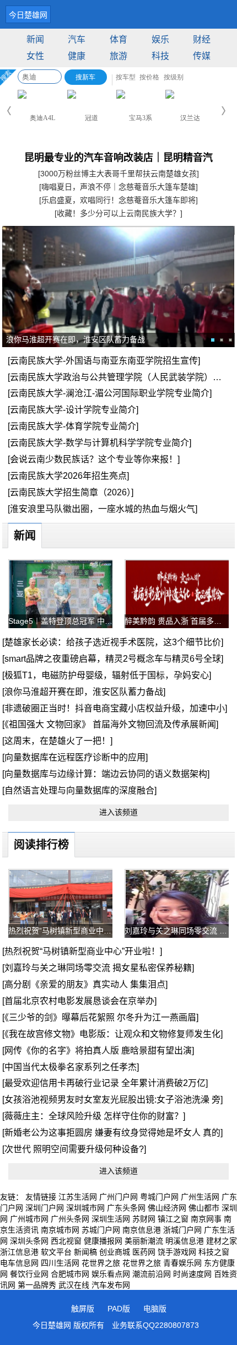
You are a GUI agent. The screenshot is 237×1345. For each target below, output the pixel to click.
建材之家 (221, 1240)
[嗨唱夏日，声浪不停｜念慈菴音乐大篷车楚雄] (118, 186)
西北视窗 (66, 1240)
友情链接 (40, 1196)
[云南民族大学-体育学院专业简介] (73, 426)
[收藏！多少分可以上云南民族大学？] (118, 213)
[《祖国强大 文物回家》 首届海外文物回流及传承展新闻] (110, 724)
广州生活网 (200, 1196)
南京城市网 (60, 1229)
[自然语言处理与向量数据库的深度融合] (79, 790)
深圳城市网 (85, 1207)
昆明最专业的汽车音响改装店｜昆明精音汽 (118, 157)
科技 (160, 56)
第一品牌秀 (37, 1285)
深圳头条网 (29, 1240)
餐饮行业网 (29, 1274)
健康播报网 (103, 1240)
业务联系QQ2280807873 (155, 1325)
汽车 (76, 39)
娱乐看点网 (110, 1274)
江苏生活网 (77, 1196)
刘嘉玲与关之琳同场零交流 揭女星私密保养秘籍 (177, 930)
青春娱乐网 (182, 1262)
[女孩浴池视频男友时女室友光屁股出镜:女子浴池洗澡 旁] (112, 1099)
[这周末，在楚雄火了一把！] (57, 741)
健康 (76, 56)
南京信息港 (141, 1229)
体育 (118, 39)
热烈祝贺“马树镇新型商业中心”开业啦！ (60, 930)
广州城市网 (29, 1218)
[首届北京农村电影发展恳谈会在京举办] (79, 1001)
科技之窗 (213, 1251)
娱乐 (160, 39)
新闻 (35, 39)
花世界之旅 (101, 1262)
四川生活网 (60, 1262)
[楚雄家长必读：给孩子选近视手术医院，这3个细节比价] (112, 642)
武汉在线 (73, 1285)
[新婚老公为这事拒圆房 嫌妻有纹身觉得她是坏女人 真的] (112, 1132)
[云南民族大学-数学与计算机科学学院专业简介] (99, 442)
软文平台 (56, 1251)
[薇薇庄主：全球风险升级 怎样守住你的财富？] (93, 1116)
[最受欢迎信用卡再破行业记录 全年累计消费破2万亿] (105, 1083)
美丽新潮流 (144, 1240)
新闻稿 (85, 1251)
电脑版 (154, 1308)
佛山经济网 (167, 1207)
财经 (202, 39)
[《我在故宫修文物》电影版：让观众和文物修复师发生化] (112, 1034)
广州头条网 (70, 1218)
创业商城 (114, 1251)
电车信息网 (19, 1262)
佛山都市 (203, 1207)
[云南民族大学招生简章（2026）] (70, 492)
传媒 (202, 56)
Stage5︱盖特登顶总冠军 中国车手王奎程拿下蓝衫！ (60, 621)
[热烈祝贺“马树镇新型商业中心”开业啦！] (82, 951)
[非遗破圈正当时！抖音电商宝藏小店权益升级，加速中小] (114, 708)
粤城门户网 (159, 1196)
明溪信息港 (184, 1240)
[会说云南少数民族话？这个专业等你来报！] (94, 459)
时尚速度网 (192, 1274)
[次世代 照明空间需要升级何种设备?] (74, 1149)
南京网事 (206, 1218)
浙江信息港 (19, 1251)
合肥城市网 (70, 1274)
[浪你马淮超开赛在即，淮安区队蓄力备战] (83, 691)
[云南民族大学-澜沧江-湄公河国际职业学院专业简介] (110, 393)
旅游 (118, 56)
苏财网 (143, 1218)
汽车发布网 (110, 1285)
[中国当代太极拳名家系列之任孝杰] (70, 1067)
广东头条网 (126, 1207)
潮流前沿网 (151, 1274)
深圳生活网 (110, 1218)
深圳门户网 (44, 1207)
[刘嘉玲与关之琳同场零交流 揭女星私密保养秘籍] (98, 968)
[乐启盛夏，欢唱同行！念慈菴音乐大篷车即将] (118, 200)
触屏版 (82, 1308)
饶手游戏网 (177, 1251)
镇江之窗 (173, 1218)
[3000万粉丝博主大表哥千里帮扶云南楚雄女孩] (118, 173)
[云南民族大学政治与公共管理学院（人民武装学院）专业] (120, 377)
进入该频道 (118, 812)
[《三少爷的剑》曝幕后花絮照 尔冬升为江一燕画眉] (100, 1017)
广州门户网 (118, 1196)
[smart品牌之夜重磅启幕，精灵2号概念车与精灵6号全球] (112, 658)
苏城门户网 (101, 1229)
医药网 (143, 1251)
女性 (35, 56)
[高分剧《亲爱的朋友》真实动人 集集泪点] (85, 984)
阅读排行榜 (41, 845)
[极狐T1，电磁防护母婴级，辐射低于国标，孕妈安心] (106, 675)
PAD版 (118, 1308)
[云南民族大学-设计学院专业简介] (73, 409)
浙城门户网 (182, 1229)
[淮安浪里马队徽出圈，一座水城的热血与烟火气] (102, 509)
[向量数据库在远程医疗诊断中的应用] (75, 757)
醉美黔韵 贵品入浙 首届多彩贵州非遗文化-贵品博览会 (177, 621)
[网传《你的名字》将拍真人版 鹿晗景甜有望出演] (98, 1050)
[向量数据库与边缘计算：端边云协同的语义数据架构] (105, 774)
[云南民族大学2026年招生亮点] (68, 475)
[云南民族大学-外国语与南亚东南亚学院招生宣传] (104, 360)
